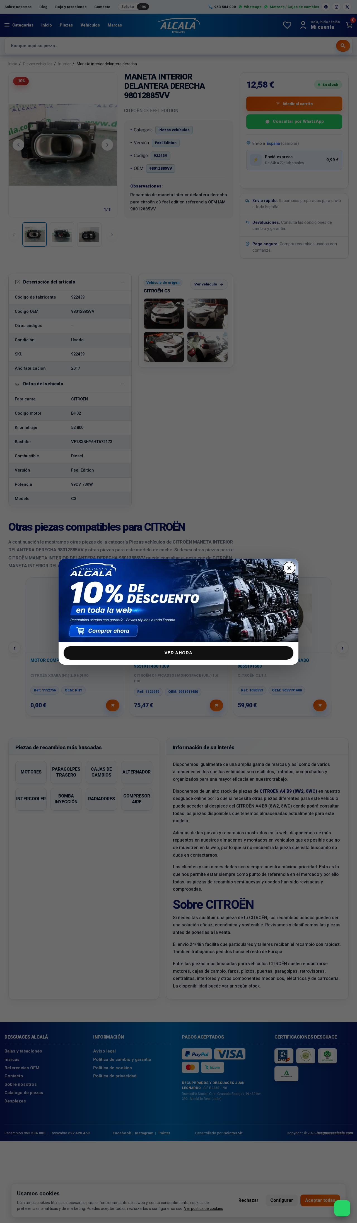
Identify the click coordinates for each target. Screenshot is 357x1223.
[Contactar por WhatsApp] (342, 1208)
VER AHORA (179, 652)
